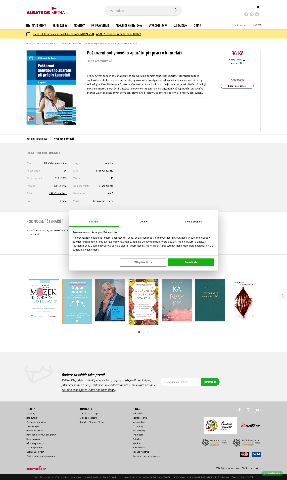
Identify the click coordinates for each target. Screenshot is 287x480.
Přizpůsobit (141, 262)
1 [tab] (139, 332)
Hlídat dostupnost (237, 85)
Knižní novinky (33, 438)
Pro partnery (139, 430)
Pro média (138, 434)
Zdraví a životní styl (46, 43)
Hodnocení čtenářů (64, 138)
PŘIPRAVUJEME (100, 25)
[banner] (45, 8)
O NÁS (197, 25)
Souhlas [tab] (93, 221)
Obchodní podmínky (36, 422)
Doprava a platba (34, 430)
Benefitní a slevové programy (41, 434)
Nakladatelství (140, 417)
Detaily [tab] (144, 221)
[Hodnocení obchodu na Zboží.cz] (249, 424)
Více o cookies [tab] (193, 221)
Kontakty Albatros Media (92, 422)
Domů (29, 43)
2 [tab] (143, 332)
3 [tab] (148, 332)
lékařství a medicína (55, 163)
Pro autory (138, 426)
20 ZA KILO (180, 25)
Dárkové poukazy (35, 443)
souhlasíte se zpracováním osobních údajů (88, 390)
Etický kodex (139, 447)
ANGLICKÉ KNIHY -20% (129, 25)
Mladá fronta (106, 185)
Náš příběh (138, 413)
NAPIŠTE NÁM (273, 473)
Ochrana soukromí (35, 451)
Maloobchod (139, 422)
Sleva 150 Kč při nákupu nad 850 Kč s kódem (63, 34)
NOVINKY (79, 25)
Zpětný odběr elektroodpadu (40, 455)
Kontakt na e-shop (89, 413)
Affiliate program (34, 447)
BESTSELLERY (59, 25)
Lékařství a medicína (71, 43)
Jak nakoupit (32, 426)
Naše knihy (38, 25)
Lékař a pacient (58, 193)
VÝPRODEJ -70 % (158, 25)
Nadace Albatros (141, 451)
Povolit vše (191, 262)
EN (257, 7)
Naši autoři (31, 417)
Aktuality (30, 413)
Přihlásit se (210, 382)
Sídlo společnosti (88, 417)
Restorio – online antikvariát (146, 455)
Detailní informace (36, 138)
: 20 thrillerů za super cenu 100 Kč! (118, 34)
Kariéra (136, 443)
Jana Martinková (99, 61)
